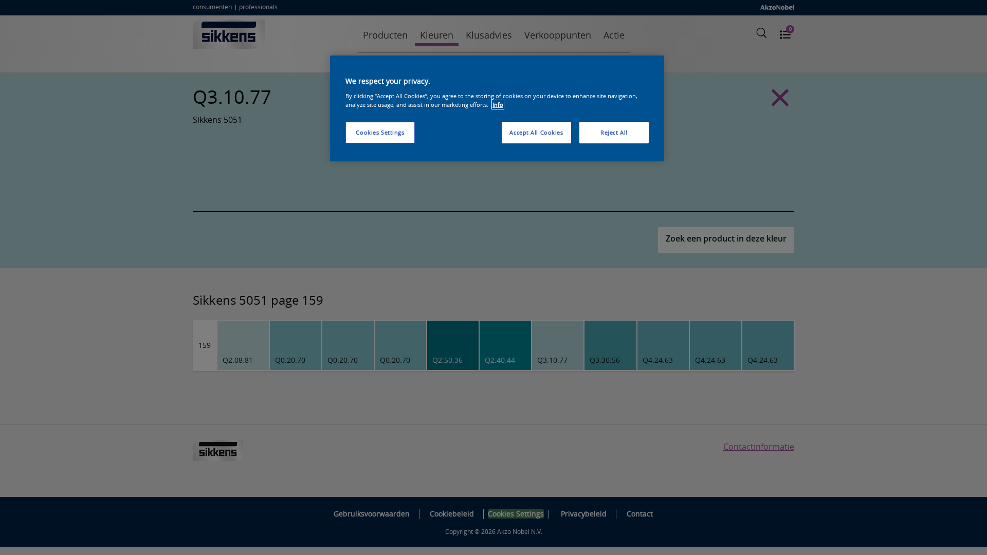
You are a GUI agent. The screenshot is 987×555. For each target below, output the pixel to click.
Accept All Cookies (536, 132)
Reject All (614, 132)
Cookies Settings (380, 132)
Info (497, 104)
